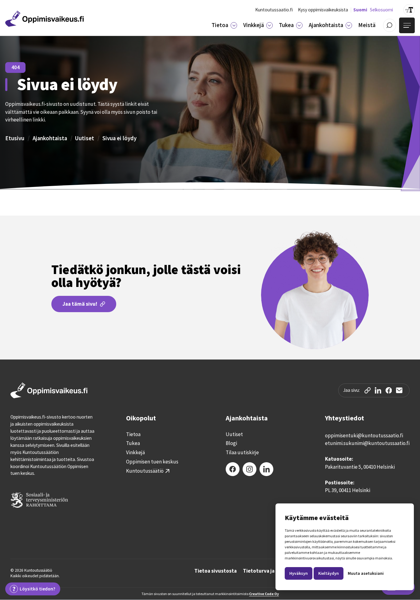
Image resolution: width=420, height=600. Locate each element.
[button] (224, 25)
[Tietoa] (234, 25)
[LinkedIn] (266, 469)
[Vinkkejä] (269, 25)
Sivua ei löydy (119, 138)
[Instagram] (249, 469)
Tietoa (133, 434)
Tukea (133, 443)
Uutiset (84, 138)
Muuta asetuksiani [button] (366, 573)
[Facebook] (233, 469)
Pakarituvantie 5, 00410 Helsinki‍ (360, 466)
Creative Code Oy (264, 593)
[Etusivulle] (44, 19)
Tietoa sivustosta (215, 571)
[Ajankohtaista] (349, 25)
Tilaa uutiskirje (242, 452)
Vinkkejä (135, 452)
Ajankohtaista (50, 138)
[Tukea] (299, 25)
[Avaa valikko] (407, 25)
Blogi (231, 443)
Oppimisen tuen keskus (152, 461)
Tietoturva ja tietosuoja (272, 571)
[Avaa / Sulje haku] (389, 25)
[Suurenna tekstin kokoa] (409, 10)
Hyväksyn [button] (298, 573)
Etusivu (14, 138)
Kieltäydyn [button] (328, 573)
